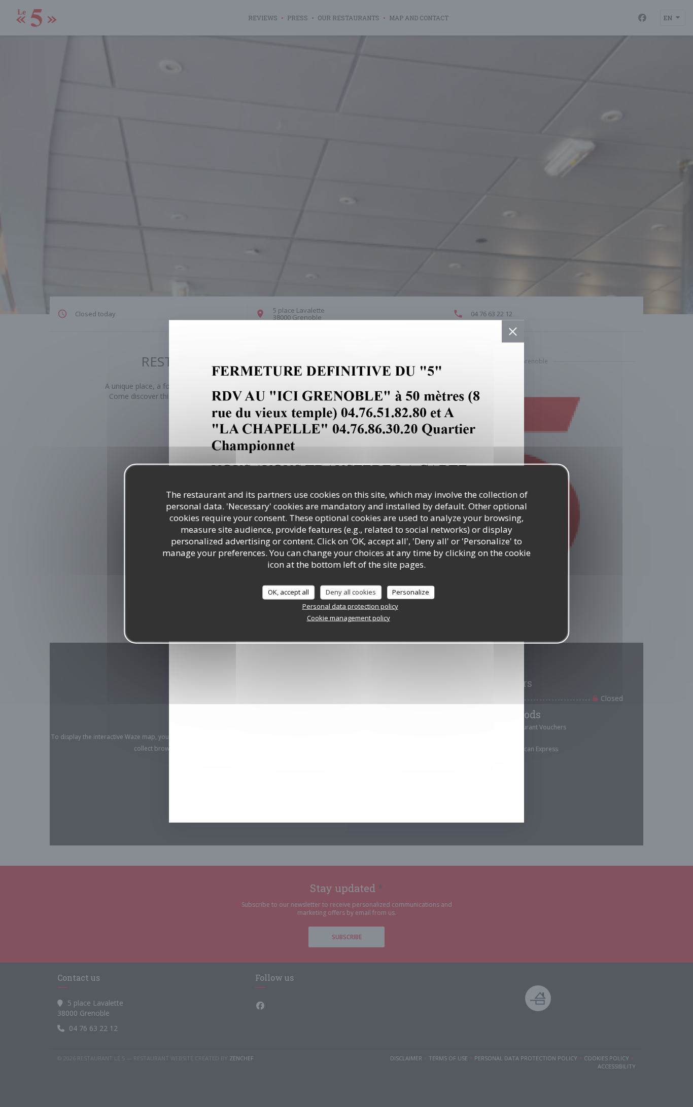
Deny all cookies (351, 592)
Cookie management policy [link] (348, 617)
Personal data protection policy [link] (350, 605)
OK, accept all (288, 592)
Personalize (410, 592)
